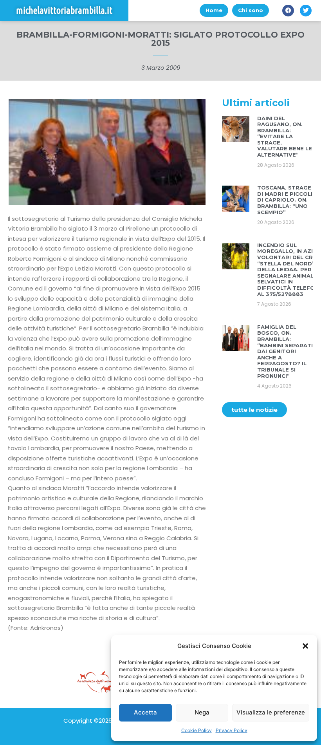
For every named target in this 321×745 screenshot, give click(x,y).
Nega (202, 712)
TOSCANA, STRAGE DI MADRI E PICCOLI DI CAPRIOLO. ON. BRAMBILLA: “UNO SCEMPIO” (284, 199)
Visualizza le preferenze (270, 712)
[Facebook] (288, 10)
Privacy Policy (231, 730)
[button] (305, 646)
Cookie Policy (196, 730)
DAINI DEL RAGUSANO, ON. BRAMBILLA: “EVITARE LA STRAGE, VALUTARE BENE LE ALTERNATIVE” (284, 136)
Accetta (145, 712)
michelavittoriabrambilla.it (64, 10)
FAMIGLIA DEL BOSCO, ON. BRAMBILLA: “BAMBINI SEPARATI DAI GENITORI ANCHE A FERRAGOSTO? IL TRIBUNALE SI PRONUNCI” (285, 351)
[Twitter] (306, 10)
